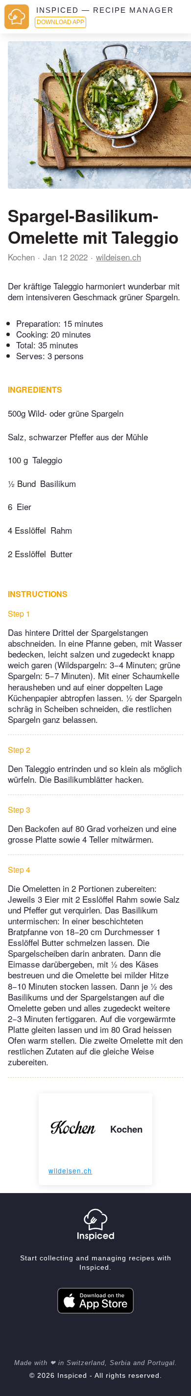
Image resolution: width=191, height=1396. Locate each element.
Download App (60, 22)
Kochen (21, 257)
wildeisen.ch (118, 257)
